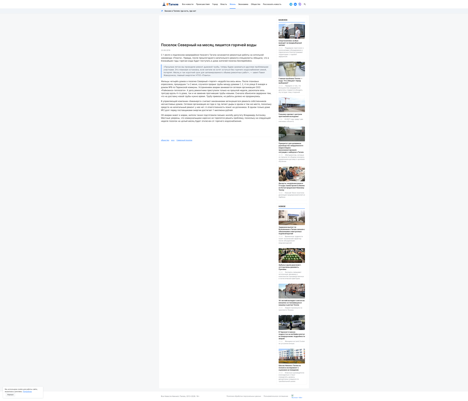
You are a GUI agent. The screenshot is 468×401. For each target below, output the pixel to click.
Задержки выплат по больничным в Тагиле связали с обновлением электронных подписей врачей (292, 230)
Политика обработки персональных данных (244, 396)
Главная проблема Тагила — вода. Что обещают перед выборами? (290, 80)
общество (165, 140)
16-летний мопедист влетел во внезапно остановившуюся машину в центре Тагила (292, 302)
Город (215, 4)
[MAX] (299, 4)
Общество (255, 4)
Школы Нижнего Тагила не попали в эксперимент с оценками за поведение (290, 367)
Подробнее (27, 391)
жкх (173, 140)
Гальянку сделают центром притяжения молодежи (290, 115)
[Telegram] (291, 4)
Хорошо (10, 395)
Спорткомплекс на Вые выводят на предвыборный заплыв (290, 43)
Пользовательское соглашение (276, 396)
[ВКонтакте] (295, 4)
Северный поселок (184, 140)
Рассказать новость (272, 4)
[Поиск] (305, 4)
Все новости (187, 4)
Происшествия (203, 4)
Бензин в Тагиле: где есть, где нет (180, 11)
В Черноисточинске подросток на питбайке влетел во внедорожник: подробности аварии (292, 335)
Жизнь (233, 4)
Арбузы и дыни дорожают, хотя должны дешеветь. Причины (290, 267)
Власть (223, 4)
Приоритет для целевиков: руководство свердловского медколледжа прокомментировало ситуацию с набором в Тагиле (291, 147)
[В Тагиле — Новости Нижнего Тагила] (170, 4)
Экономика (243, 4)
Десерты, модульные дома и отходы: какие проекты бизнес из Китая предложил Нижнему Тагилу (292, 186)
